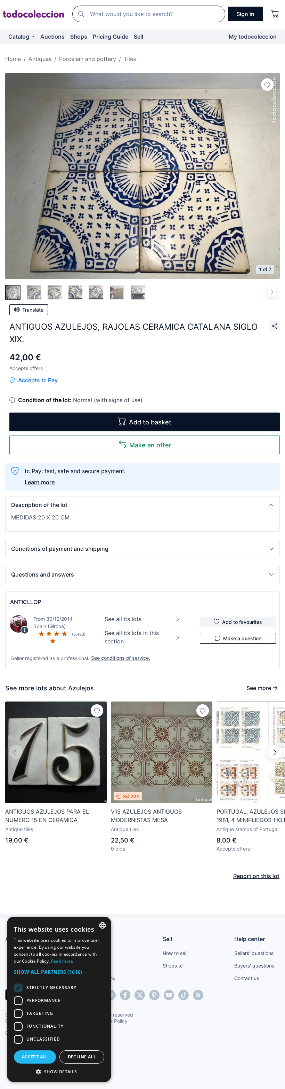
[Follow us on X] (140, 995)
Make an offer (150, 445)
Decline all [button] (82, 1057)
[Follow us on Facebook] (125, 995)
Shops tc (173, 966)
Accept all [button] (35, 1057)
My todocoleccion (253, 36)
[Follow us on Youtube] (169, 995)
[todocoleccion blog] (198, 995)
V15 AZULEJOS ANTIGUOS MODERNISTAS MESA (146, 815)
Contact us (246, 978)
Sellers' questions (254, 953)
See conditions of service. (120, 658)
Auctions (52, 36)
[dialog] (59, 999)
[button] (142, 505)
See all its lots (123, 619)
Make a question (242, 638)
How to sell (175, 953)
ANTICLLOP (25, 601)
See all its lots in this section (132, 637)
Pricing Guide (110, 36)
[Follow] (267, 84)
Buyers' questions (254, 966)
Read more (62, 961)
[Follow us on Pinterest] (154, 995)
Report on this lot (256, 875)
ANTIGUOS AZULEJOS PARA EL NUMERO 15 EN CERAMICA (47, 815)
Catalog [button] (19, 36)
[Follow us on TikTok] (183, 995)
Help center (249, 938)
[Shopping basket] (275, 13)
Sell (138, 36)
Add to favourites (242, 622)
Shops (78, 36)
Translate (32, 310)
